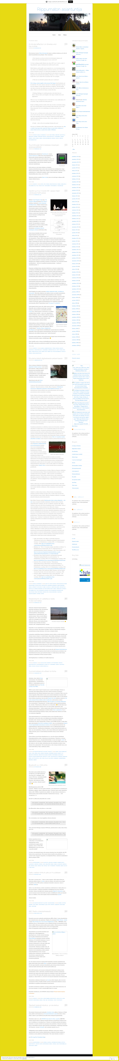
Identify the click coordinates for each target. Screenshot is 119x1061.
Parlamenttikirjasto (76, 474)
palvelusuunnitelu (57, 351)
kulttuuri (45, 588)
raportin (59, 894)
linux (44, 864)
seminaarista (60, 891)
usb (65, 865)
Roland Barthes (32, 938)
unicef (36, 1045)
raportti (52, 904)
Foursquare (51, 303)
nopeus (39, 865)
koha (49, 756)
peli (35, 185)
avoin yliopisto (53, 583)
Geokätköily (57, 303)
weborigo (31, 759)
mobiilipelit (59, 588)
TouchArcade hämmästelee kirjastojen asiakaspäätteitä (44, 146)
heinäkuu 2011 (75, 238)
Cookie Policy (24, 1058)
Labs (55, 698)
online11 (53, 138)
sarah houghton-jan (37, 353)
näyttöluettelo (35, 758)
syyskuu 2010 (75, 266)
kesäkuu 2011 (75, 241)
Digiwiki (55, 891)
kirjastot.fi (45, 756)
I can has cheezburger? (77, 459)
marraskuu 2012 (75, 193)
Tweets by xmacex (76, 358)
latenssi (40, 864)
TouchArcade (45, 154)
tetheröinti (52, 865)
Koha (41, 678)
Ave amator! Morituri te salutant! (40, 751)
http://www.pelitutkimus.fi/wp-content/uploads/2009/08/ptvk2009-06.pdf (49, 560)
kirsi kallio (31, 588)
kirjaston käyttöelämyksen (61, 649)
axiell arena (34, 753)
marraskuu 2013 (75, 162)
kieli (42, 998)
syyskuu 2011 (75, 232)
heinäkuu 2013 (75, 173)
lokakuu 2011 (75, 229)
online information (47, 138)
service (61, 138)
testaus (45, 865)
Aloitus (70, 1)
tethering (58, 865)
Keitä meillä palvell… (80, 70)
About (59, 34)
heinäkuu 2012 (75, 204)
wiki (31, 867)
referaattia (42, 1027)
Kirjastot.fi (50, 698)
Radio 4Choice (60, 920)
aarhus (42, 348)
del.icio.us (76, 522)
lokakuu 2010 (75, 263)
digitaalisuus (38, 585)
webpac (35, 759)
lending (62, 136)
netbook (33, 865)
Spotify (38, 328)
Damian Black (79, 46)
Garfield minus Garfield (77, 454)
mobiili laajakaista (58, 864)
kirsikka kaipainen (38, 588)
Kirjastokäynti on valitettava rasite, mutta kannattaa (42, 600)
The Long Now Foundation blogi (38, 1037)
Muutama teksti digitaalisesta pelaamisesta (45, 358)
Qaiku (35, 884)
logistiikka (61, 664)
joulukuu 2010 (75, 258)
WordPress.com (75, 549)
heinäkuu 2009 (75, 305)
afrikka (45, 1042)
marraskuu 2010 (75, 260)
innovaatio (31, 136)
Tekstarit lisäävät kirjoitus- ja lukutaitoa (44, 1005)
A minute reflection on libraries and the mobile (42, 45)
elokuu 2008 (74, 334)
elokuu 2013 (74, 170)
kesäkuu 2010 (75, 274)
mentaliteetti (50, 588)
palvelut (63, 351)
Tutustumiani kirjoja (79, 429)
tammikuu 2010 (75, 289)
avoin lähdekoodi (62, 751)
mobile (41, 138)
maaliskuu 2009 (75, 317)
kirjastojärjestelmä (37, 756)
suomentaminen (62, 758)
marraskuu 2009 (75, 294)
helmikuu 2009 (75, 320)
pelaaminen (31, 185)
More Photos (74, 426)
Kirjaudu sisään (75, 541)
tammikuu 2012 (75, 221)
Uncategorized (36, 862)
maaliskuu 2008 (75, 345)
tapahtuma (34, 906)
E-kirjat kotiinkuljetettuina (84, 111)
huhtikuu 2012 (75, 212)
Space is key (45, 177)
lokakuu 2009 (75, 297)
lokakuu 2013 (75, 165)
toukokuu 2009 (75, 311)
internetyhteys (60, 862)
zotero (42, 593)
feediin (65, 920)
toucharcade (60, 185)
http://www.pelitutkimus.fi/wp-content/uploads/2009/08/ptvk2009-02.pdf (49, 568)
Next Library (44, 201)
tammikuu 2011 (75, 255)
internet (36, 136)
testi (49, 865)
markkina (60, 756)
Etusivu (54, 34)
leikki (63, 998)
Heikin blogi (74, 457)
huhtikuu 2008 (75, 342)
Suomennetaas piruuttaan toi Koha (42, 671)
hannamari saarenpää (52, 585)
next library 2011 (49, 351)
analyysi (47, 583)
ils (62, 753)
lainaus (57, 664)
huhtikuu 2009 (75, 314)
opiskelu (64, 588)
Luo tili (73, 538)
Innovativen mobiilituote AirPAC (45, 723)
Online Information (43, 53)
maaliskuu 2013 (75, 181)
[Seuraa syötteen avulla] (72, 429)
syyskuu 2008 (75, 331)
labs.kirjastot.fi (54, 756)
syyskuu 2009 (75, 300)
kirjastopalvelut (50, 136)
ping (42, 865)
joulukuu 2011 (75, 224)
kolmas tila (47, 664)
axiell (30, 753)
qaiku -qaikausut (78, 497)
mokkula (65, 864)
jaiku (34, 904)
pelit (37, 185)
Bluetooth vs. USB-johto (38, 765)
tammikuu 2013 (75, 187)
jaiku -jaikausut (77, 509)
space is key (41, 185)
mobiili (37, 138)
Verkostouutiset (75, 488)
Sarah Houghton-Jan (37, 199)
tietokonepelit (53, 185)
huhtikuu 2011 (75, 246)
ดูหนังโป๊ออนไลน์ (80, 64)
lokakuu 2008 (75, 328)
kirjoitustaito (53, 998)
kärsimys (49, 662)
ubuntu (62, 865)
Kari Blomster (79, 127)
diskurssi (46, 753)
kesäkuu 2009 (75, 308)
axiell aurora (41, 753)
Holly (77, 52)
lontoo (34, 138)
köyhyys (63, 1042)
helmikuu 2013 (75, 184)
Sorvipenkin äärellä (76, 479)
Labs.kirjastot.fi (75, 471)
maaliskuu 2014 (75, 156)
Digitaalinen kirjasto (76, 448)
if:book (73, 462)
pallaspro (51, 758)
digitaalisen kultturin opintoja (35, 366)
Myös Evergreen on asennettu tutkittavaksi (57, 701)
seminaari (57, 904)
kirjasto (44, 136)
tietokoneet (47, 185)
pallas (46, 758)
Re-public (74, 476)
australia (49, 1042)
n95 (29, 865)
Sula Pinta (74, 482)
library (30, 138)
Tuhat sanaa (74, 485)
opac (41, 758)
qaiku (46, 904)
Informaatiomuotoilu (76, 468)
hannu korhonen (60, 585)
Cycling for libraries (76, 445)
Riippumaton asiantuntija (59, 9)
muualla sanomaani (37, 583)
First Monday (75, 451)
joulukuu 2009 (75, 291)
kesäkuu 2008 (75, 337)
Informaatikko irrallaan (77, 465)
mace (77, 76)
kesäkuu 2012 (75, 207)
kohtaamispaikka (40, 664)
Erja (77, 105)
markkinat (65, 756)
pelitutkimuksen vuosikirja (43, 590)
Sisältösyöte (74, 544)
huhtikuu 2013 (75, 179)
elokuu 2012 (74, 201)
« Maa (73, 149)
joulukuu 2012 (75, 190)
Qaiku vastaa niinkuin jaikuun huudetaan (45, 873)
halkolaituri (43, 662)
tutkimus (38, 593)
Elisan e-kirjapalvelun (46, 328)
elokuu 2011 (74, 235)
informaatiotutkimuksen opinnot (51, 1013)
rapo (49, 904)
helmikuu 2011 (75, 252)
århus (54, 348)
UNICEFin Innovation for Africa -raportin (50, 1018)
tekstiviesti (31, 1045)
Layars (30, 311)
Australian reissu (50, 1012)
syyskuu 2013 (75, 167)
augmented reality (48, 348)
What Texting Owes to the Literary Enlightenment (43, 921)
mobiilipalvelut (35, 351)
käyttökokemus (54, 662)
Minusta (65, 34)
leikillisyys (59, 998)
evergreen (51, 753)
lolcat (48, 980)
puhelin (30, 353)
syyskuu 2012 (75, 198)
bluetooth (46, 862)
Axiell (63, 739)
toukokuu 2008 (75, 339)
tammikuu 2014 (75, 159)
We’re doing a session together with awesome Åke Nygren (43, 83)
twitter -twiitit (76, 354)
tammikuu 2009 (75, 322)
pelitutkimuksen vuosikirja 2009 (56, 590)
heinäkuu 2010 (75, 272)
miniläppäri (48, 864)
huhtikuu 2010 (75, 280)
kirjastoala (31, 349)
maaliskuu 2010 (75, 283)
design (57, 348)
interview (40, 136)
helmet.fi (59, 753)
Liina (77, 121)
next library (42, 351)
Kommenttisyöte (75, 547)
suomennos (56, 758)
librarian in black (52, 349)
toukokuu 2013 (75, 176)
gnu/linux (51, 862)
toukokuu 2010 (75, 277)
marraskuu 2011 (75, 227)
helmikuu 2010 (75, 286)
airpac (57, 751)
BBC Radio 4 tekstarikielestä (40, 911)
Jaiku (43, 881)
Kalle (77, 88)
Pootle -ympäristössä (57, 709)
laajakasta (31, 864)
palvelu (57, 138)
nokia (36, 865)
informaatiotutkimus (56, 1042)
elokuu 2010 (74, 269)
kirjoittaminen (46, 998)
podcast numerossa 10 (33, 155)
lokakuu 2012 (75, 195)
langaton (36, 864)
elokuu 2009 (74, 303)
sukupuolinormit (32, 593)
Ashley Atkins (79, 58)
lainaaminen (57, 136)
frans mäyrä (44, 585)
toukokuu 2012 (75, 210)
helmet (55, 753)
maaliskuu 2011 (75, 249)
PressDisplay (31, 329)
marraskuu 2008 (75, 325)
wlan (33, 867)
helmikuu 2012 (75, 218)
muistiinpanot (42, 904)
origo (43, 758)
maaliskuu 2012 (75, 215)
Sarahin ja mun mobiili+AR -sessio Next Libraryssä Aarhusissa (44, 192)
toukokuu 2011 (75, 243)
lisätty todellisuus (60, 349)
